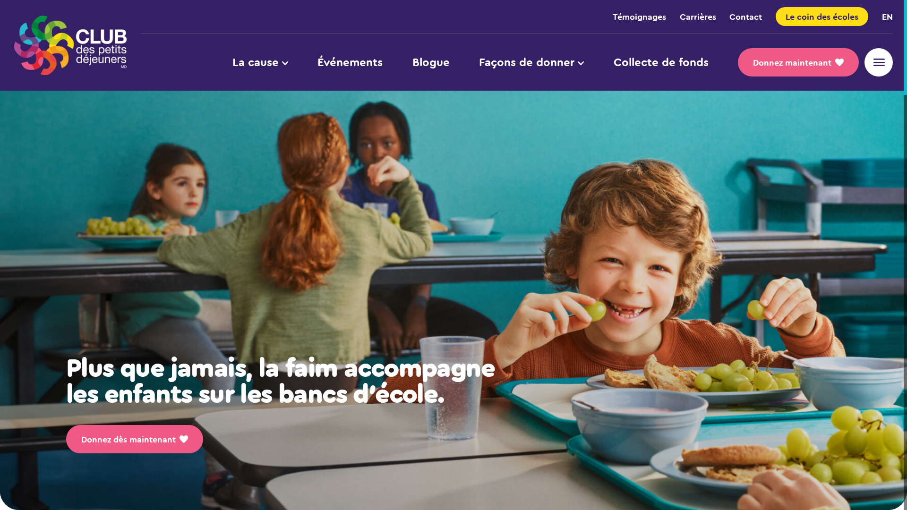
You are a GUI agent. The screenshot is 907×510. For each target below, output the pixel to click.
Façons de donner (526, 61)
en (887, 16)
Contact (745, 16)
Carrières (698, 16)
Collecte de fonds (661, 61)
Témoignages (639, 16)
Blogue (431, 61)
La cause (255, 61)
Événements (350, 61)
